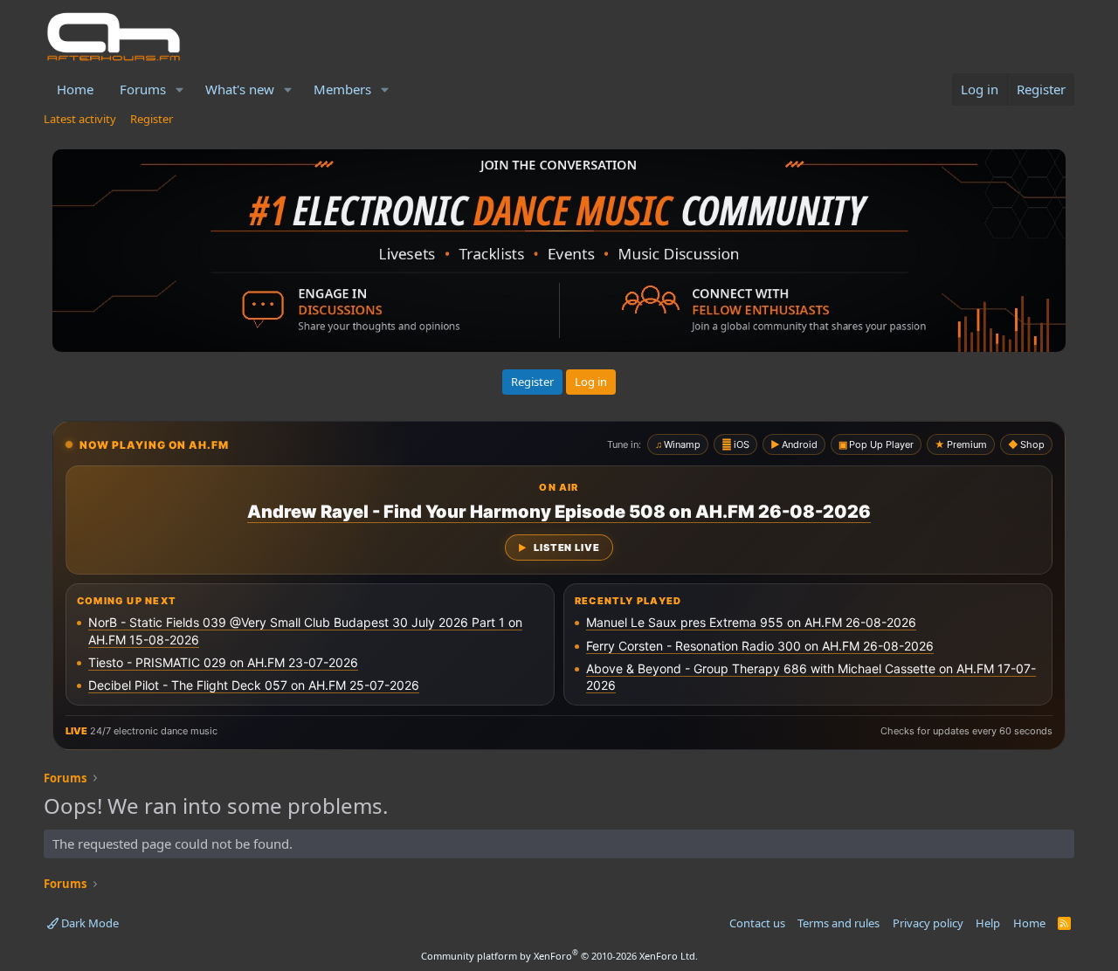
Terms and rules (838, 923)
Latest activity (80, 119)
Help (988, 923)
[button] (180, 89)
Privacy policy (928, 923)
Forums (143, 89)
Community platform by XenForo (559, 955)
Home (75, 89)
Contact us (757, 923)
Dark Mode (89, 923)
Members (342, 89)
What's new (239, 89)
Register (151, 119)
